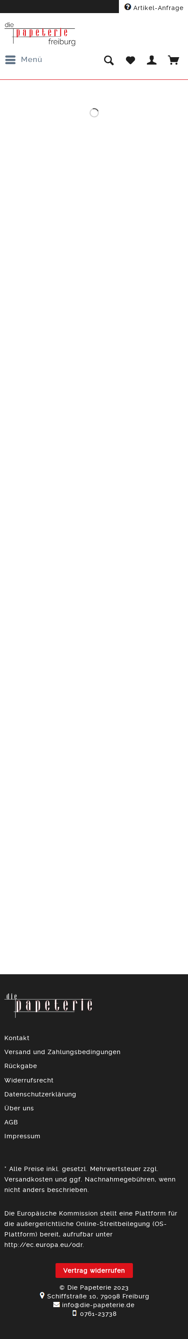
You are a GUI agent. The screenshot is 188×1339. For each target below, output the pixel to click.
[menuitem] (23, 59)
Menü (31, 59)
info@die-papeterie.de (98, 1304)
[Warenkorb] (174, 59)
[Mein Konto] (152, 59)
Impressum (22, 1136)
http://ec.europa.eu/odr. (44, 1244)
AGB (11, 1122)
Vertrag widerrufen (94, 1270)
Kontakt (17, 1037)
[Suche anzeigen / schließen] (108, 59)
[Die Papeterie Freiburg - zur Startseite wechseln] (40, 34)
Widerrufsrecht (29, 1080)
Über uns (19, 1108)
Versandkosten (28, 1179)
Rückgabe (20, 1065)
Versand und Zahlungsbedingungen (62, 1051)
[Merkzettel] (130, 59)
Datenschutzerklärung (40, 1094)
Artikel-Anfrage (157, 7)
